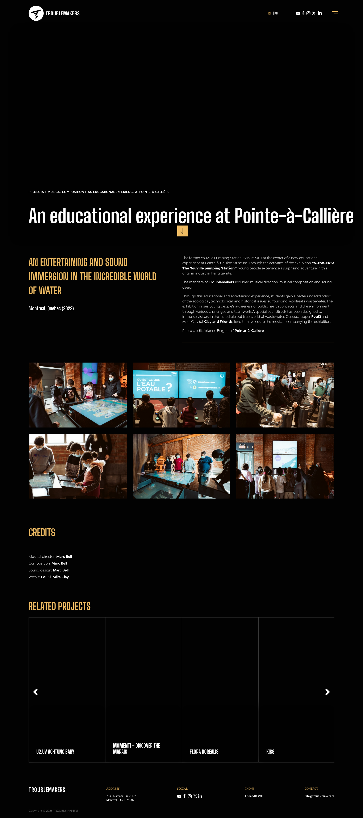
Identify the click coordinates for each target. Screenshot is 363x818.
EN (270, 13)
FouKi (316, 316)
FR (276, 13)
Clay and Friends (218, 321)
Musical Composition (65, 192)
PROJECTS (36, 192)
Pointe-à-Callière (249, 331)
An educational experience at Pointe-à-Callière (129, 192)
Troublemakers (221, 282)
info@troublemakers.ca (319, 796)
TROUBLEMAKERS (47, 789)
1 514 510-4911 (254, 796)
